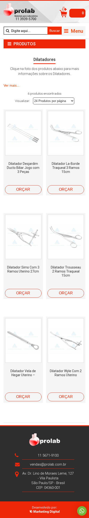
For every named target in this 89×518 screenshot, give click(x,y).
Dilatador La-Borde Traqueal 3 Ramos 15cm (66, 168)
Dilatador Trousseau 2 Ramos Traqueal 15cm (66, 271)
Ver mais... (11, 85)
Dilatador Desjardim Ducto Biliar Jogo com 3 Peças (23, 168)
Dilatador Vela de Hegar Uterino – (23, 373)
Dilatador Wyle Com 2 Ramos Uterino (66, 373)
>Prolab (21, 10)
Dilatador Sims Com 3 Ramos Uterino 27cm (23, 269)
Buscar (54, 30)
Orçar (23, 189)
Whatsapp (82, 511)
